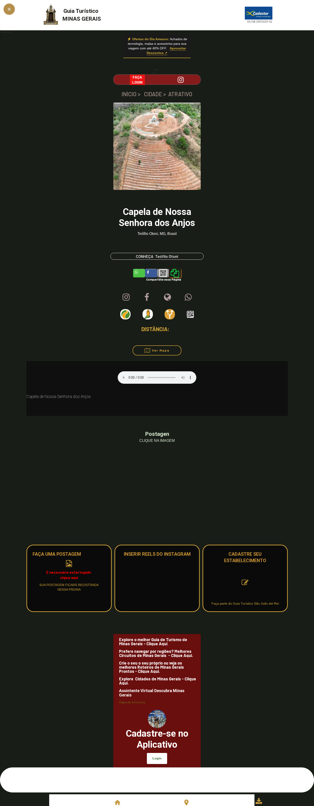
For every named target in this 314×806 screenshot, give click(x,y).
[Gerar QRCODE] (190, 314)
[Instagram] (126, 297)
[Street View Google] (148, 314)
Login (157, 758)
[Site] (167, 297)
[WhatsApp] (188, 297)
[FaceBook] (147, 297)
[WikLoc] (125, 314)
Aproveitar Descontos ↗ (166, 50)
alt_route (170, 314)
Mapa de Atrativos (132, 702)
